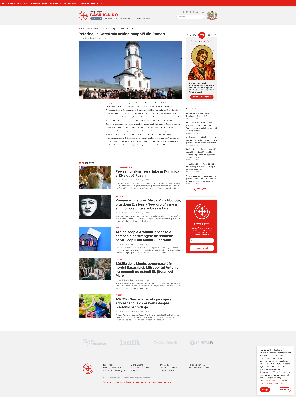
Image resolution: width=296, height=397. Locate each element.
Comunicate (83, 3)
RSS (133, 18)
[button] (293, 3)
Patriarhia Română (197, 365)
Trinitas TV (164, 365)
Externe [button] (95, 3)
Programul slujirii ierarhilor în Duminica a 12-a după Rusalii (147, 173)
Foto (103, 3)
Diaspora (54, 3)
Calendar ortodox (124, 18)
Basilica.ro (104, 14)
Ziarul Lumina (137, 365)
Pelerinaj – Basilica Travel (114, 367)
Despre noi (107, 382)
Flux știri (201, 189)
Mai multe (284, 389)
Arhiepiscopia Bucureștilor (114, 370)
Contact (138, 18)
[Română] (203, 12)
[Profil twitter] (187, 12)
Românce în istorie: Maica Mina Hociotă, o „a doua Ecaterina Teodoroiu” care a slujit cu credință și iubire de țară (148, 204)
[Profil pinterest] (194, 12)
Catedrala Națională (168, 367)
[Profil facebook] (183, 12)
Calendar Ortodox (202, 97)
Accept (265, 389)
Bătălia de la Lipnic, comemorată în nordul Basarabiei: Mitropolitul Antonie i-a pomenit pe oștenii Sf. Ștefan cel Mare (147, 269)
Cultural (72, 3)
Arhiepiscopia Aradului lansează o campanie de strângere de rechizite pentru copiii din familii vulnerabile (144, 236)
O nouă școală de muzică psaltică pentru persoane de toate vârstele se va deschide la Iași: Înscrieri (201, 179)
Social (63, 3)
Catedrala (35, 3)
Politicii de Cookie (277, 380)
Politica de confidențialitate (162, 382)
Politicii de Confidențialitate (272, 383)
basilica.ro (90, 38)
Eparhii (45, 3)
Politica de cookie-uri (143, 382)
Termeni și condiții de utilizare (123, 382)
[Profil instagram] (190, 12)
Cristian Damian (129, 180)
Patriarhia (11, 3)
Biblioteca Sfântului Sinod (200, 367)
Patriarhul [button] (22, 3)
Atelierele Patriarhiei (140, 367)
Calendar (202, 41)
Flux (191, 108)
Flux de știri (96, 18)
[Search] (202, 17)
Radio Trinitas (108, 365)
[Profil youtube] (197, 12)
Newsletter (146, 18)
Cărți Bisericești (167, 370)
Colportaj (135, 370)
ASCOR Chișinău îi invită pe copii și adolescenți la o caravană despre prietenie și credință (144, 303)
